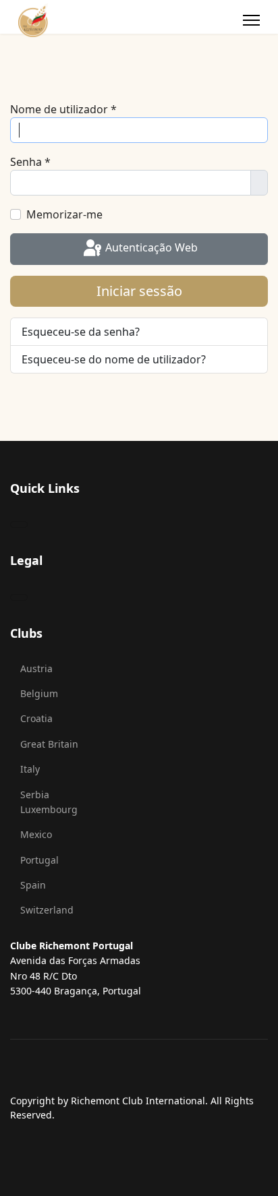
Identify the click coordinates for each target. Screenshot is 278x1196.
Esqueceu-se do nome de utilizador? (114, 359)
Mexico (36, 834)
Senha (30, 161)
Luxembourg (49, 809)
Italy (30, 769)
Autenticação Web (150, 248)
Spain (33, 884)
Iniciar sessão (139, 291)
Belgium (39, 693)
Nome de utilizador (63, 109)
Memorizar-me (64, 214)
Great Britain (49, 744)
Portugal (39, 860)
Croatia (36, 718)
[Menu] (251, 20)
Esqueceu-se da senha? (81, 331)
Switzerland (47, 909)
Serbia (34, 794)
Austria (36, 668)
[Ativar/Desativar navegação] (19, 524)
